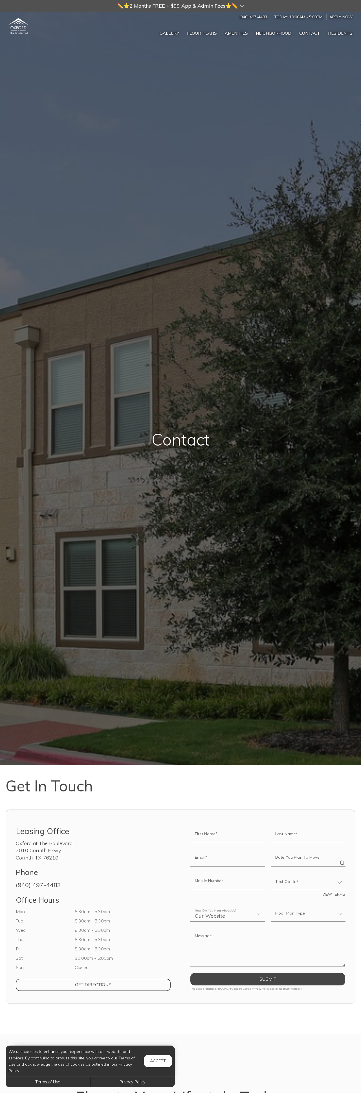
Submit (267, 979)
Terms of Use (47, 1082)
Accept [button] (158, 1060)
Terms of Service (284, 988)
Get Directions (116, 984)
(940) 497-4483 (253, 16)
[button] (180, 6)
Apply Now (341, 16)
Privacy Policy (260, 988)
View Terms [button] (333, 894)
